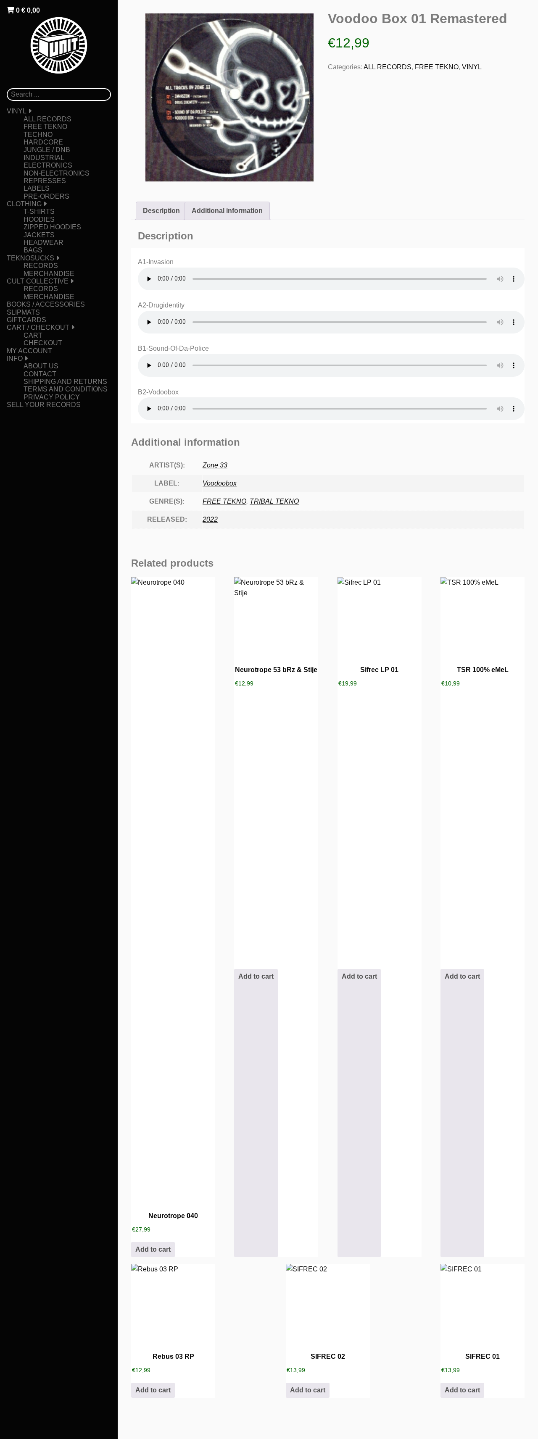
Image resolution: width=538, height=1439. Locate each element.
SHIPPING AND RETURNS (65, 381)
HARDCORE (43, 142)
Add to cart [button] (153, 1249)
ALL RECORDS (47, 119)
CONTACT (40, 374)
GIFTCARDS (26, 319)
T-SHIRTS (39, 211)
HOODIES (39, 219)
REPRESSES (45, 180)
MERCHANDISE (49, 273)
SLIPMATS (23, 312)
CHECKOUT (43, 343)
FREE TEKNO (45, 126)
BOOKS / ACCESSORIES (46, 304)
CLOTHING (24, 203)
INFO (15, 358)
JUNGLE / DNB (47, 149)
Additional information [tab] (227, 210)
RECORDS (41, 265)
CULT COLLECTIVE (38, 281)
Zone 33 (215, 465)
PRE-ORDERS (46, 196)
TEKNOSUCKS (30, 258)
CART (33, 335)
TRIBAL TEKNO (274, 501)
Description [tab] (161, 210)
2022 (210, 519)
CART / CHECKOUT (38, 327)
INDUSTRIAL (44, 157)
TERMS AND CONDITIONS (66, 389)
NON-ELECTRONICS (57, 173)
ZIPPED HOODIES (52, 227)
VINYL (16, 111)
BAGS (33, 250)
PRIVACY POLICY (52, 397)
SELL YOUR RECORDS (44, 404)
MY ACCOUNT (29, 350)
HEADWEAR (43, 242)
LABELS (37, 188)
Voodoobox (220, 483)
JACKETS (39, 235)
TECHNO (38, 134)
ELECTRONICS (48, 165)
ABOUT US (41, 366)
